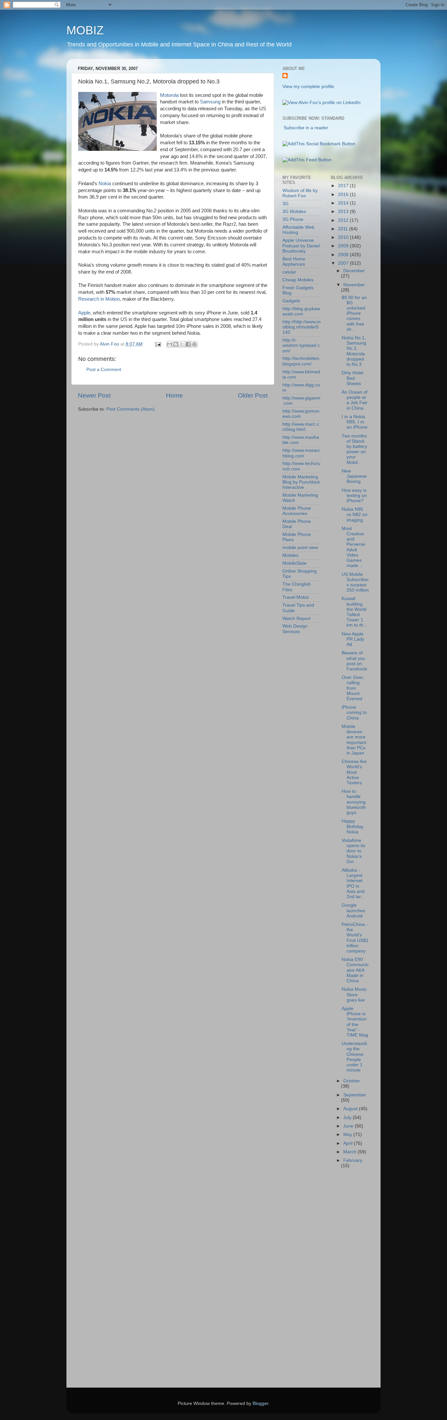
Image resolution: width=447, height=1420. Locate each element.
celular (289, 272)
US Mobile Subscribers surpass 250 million (355, 582)
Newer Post (94, 395)
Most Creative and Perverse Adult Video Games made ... (353, 547)
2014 (344, 203)
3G (285, 203)
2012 (344, 220)
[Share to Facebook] (188, 344)
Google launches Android (353, 910)
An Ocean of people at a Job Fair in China (354, 400)
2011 (343, 228)
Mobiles (290, 555)
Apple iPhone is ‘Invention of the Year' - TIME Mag (355, 1022)
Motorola (169, 95)
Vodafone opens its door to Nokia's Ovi (353, 851)
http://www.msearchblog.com (301, 453)
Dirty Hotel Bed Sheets (352, 378)
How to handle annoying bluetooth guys (354, 802)
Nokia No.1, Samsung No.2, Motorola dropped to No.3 (354, 351)
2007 (344, 263)
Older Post (253, 395)
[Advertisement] (308, 1281)
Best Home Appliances (293, 262)
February (352, 1160)
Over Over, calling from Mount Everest (353, 688)
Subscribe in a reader (306, 127)
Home (174, 395)
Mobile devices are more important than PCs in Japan (354, 739)
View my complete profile (308, 86)
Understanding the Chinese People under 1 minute (354, 1057)
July (348, 1117)
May (348, 1134)
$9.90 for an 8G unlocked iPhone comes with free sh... (354, 313)
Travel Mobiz (295, 597)
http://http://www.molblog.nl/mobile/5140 (301, 327)
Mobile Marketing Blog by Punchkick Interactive (301, 482)
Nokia (104, 183)
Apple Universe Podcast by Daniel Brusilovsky (301, 245)
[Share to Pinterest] (194, 344)
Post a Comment (103, 369)
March (350, 1151)
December (354, 270)
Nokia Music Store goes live (354, 994)
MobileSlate (294, 563)
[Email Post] (157, 344)
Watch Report (296, 618)
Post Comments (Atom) (130, 409)
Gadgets (291, 300)
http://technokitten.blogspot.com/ (301, 361)
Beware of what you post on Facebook (354, 660)
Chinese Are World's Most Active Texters (354, 772)
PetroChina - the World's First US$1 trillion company (355, 937)
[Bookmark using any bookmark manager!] (318, 143)
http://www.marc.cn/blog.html (300, 427)
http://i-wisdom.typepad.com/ (301, 345)
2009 (344, 245)
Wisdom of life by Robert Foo (300, 193)
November (354, 284)
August (351, 1108)
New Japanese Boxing (354, 476)
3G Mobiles (294, 211)
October (351, 1080)
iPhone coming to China (354, 712)
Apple (84, 312)
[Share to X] (182, 344)
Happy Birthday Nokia (353, 826)
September (354, 1094)
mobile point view (300, 547)
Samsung (210, 101)
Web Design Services (295, 629)
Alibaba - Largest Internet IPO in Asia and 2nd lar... (353, 883)
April (348, 1143)
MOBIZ (85, 30)
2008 (344, 254)
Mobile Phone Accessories (296, 511)
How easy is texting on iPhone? (354, 495)
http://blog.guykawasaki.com (301, 311)
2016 (344, 194)
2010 (344, 237)
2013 (344, 211)
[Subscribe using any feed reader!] (306, 159)
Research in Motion (99, 299)
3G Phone (292, 219)
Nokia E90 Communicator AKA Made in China (355, 970)
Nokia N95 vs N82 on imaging (354, 514)
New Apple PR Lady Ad (353, 639)
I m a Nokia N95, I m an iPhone (354, 422)
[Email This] (169, 344)
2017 (344, 185)
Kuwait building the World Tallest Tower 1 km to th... (354, 612)
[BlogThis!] (175, 344)
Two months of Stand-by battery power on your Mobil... (354, 449)
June (349, 1126)
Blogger (260, 1403)
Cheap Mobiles (297, 279)
